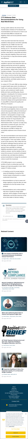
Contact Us (14, 390)
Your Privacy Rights (14, 397)
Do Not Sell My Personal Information (14, 393)
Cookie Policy (11, 426)
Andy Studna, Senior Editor (8, 289)
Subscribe (21, 216)
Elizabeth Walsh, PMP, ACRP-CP (10, 374)
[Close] (25, 413)
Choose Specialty (12, 5)
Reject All (16, 432)
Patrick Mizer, (6, 316)
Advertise (14, 388)
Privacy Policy (14, 394)
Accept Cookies (15, 436)
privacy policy (4, 220)
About (14, 387)
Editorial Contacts (14, 391)
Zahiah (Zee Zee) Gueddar (15, 258)
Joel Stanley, (16, 287)
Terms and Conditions (14, 396)
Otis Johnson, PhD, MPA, (8, 287)
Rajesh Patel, (6, 258)
